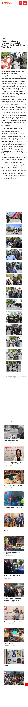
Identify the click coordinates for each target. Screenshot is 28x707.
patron (11, 377)
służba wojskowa (17, 377)
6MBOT (5, 376)
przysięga (19, 376)
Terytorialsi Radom (12, 376)
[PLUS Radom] (6, 3)
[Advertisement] (14, 21)
